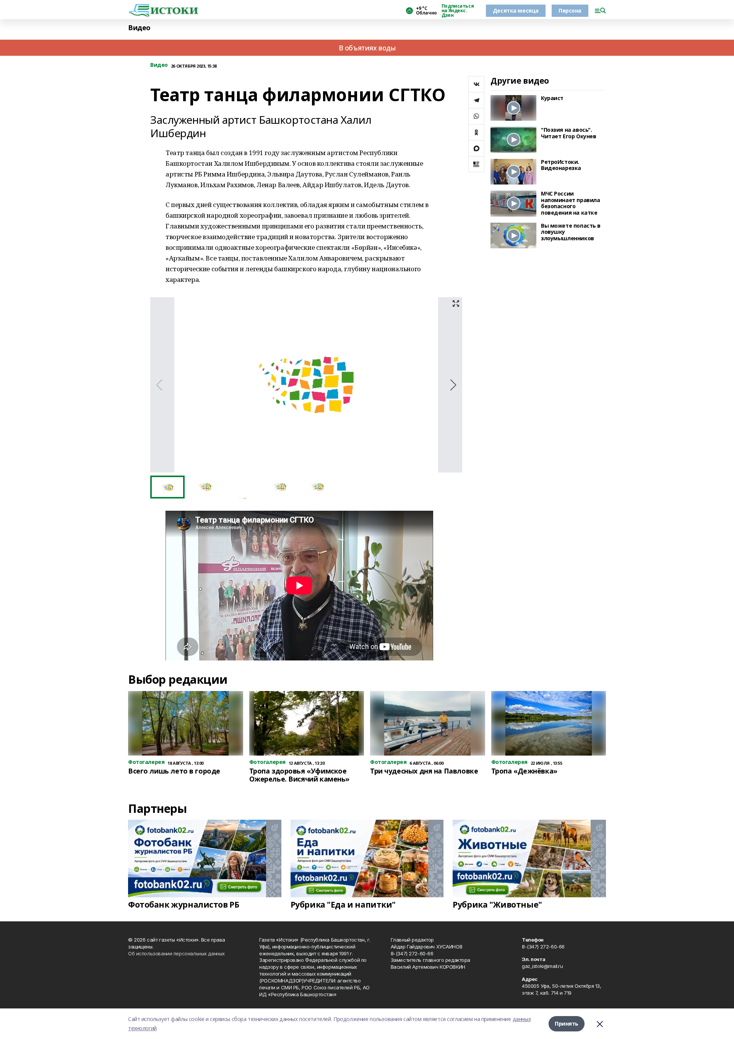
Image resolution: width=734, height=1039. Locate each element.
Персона (570, 10)
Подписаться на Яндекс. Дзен (458, 11)
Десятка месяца (516, 10)
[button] (453, 385)
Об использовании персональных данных (176, 953)
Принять (566, 1023)
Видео (139, 28)
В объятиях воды (367, 47)
